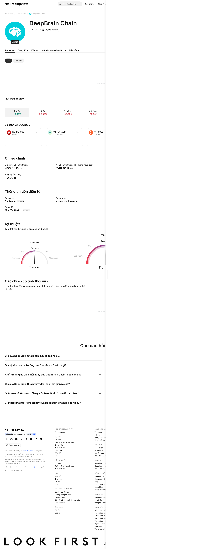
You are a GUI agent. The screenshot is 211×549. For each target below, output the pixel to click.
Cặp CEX (58, 450)
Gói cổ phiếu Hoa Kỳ (103, 469)
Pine (56, 456)
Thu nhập (59, 479)
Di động (58, 510)
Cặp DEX (58, 453)
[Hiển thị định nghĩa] (30, 165)
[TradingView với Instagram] (21, 439)
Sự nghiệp (99, 487)
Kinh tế (57, 476)
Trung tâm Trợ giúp (102, 484)
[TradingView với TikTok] (36, 439)
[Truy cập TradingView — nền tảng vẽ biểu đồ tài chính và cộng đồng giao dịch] (15, 98)
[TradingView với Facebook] (11, 439)
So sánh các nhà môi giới (104, 453)
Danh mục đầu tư (62, 492)
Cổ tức (57, 482)
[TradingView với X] (6, 439)
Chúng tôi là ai (100, 476)
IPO (56, 484)
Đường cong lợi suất (63, 495)
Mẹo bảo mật (100, 524)
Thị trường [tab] (74, 50)
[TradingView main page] (14, 430)
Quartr (36, 467)
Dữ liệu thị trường (101, 437)
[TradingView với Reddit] (40, 439)
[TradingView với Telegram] (31, 439)
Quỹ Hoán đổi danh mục (64, 442)
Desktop (58, 513)
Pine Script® (60, 503)
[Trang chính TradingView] (16, 4)
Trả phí (97, 435)
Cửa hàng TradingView (104, 497)
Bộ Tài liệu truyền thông (104, 490)
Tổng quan (99, 448)
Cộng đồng (102, 4)
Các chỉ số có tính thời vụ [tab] (54, 50)
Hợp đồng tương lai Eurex (105, 466)
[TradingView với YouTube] (16, 439)
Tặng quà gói (100, 440)
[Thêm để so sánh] (38, 133)
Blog (96, 482)
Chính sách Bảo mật (102, 515)
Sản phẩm (89, 4)
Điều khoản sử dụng (103, 510)
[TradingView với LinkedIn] (26, 439)
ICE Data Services (29, 451)
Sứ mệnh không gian (103, 479)
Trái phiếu (59, 445)
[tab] (8, 61)
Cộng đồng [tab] (23, 50)
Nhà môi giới (99, 450)
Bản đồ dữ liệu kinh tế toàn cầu (67, 500)
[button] (95, 3)
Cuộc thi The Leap (102, 456)
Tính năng (98, 432)
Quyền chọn (60, 497)
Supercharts (60, 432)
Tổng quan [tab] (10, 50)
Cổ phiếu (58, 440)
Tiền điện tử (59, 448)
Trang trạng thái (101, 529)
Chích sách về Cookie (103, 518)
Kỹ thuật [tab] (35, 50)
